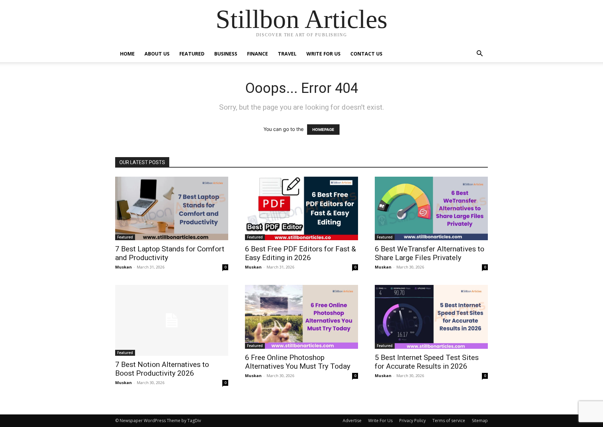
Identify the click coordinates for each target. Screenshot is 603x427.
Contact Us (366, 53)
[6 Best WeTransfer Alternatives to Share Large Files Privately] (431, 208)
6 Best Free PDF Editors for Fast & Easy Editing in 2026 (300, 253)
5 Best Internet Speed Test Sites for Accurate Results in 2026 (427, 361)
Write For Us (323, 53)
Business (225, 53)
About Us (157, 53)
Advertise (352, 421)
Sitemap (480, 421)
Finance (257, 53)
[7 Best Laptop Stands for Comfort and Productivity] (171, 208)
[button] (479, 54)
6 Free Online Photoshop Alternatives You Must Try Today (297, 361)
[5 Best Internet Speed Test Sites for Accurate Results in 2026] (431, 316)
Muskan (123, 267)
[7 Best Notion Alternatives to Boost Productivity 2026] (171, 320)
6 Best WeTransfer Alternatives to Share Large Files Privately (429, 253)
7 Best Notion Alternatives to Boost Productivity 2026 (162, 368)
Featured (191, 53)
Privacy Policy (412, 421)
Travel (287, 53)
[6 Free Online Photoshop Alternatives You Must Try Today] (301, 316)
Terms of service (448, 421)
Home (127, 53)
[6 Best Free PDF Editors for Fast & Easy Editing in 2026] (301, 208)
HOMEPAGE (323, 129)
